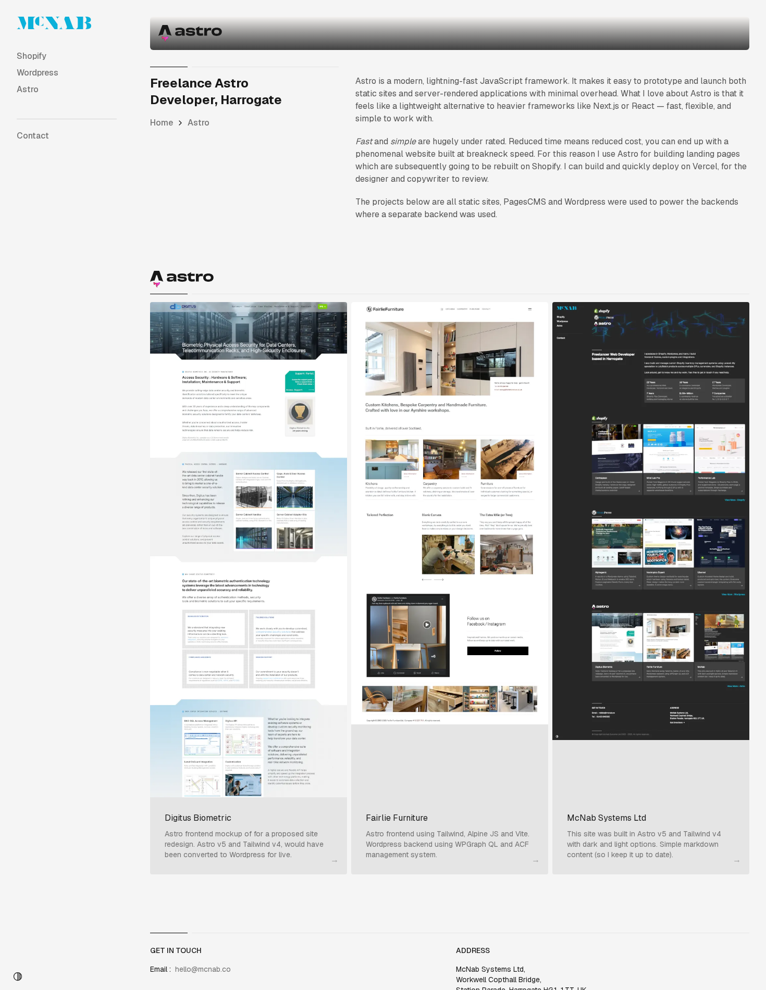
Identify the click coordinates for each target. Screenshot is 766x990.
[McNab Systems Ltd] (650, 549)
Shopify (31, 56)
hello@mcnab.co (203, 969)
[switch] (18, 976)
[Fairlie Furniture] (449, 549)
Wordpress (37, 72)
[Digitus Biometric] (248, 549)
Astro (28, 89)
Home (161, 122)
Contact (33, 135)
